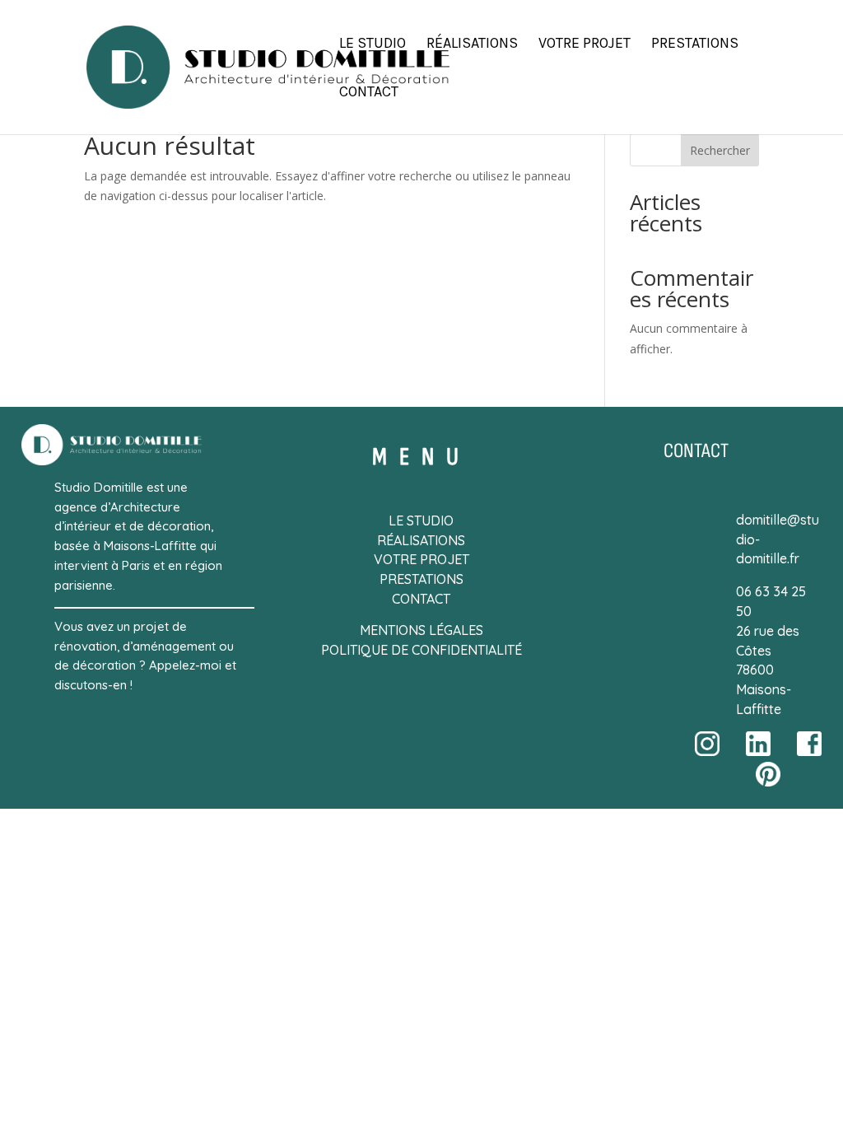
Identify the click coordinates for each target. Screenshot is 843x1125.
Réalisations (472, 44)
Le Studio (372, 44)
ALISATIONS (429, 540)
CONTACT (421, 599)
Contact (368, 93)
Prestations (694, 44)
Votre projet (584, 44)
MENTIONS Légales (421, 630)
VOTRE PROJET (421, 559)
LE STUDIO (421, 520)
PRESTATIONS (421, 579)
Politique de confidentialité (421, 650)
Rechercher (720, 150)
